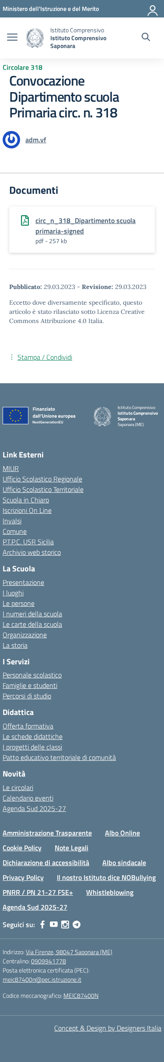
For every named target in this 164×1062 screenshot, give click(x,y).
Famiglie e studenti (30, 685)
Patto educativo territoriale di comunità (59, 757)
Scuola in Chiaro (26, 500)
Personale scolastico (32, 675)
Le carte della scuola (32, 624)
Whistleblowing (109, 892)
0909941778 (48, 961)
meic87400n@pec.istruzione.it (42, 979)
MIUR (11, 468)
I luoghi (13, 593)
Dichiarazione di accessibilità (46, 862)
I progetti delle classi (32, 747)
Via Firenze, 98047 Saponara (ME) (69, 951)
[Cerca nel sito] (146, 38)
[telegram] (76, 924)
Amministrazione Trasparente (47, 833)
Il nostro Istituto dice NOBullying (106, 877)
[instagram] (65, 924)
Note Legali (71, 847)
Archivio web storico (32, 552)
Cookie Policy (22, 847)
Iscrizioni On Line (27, 510)
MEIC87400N (80, 995)
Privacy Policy (23, 877)
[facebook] (42, 924)
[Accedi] (153, 8)
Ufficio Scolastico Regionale (42, 479)
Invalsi (12, 521)
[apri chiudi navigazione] (12, 38)
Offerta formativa (28, 726)
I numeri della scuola (32, 613)
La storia (15, 645)
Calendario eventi (28, 798)
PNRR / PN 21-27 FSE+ (38, 892)
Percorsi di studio (27, 696)
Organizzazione (25, 634)
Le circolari (18, 787)
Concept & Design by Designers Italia (107, 1028)
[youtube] (54, 924)
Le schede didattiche (33, 736)
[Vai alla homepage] (35, 38)
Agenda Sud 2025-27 (34, 808)
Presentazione (23, 582)
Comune (15, 531)
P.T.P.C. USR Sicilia (28, 541)
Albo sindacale (124, 862)
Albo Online (122, 833)
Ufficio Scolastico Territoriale (43, 489)
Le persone (19, 603)
